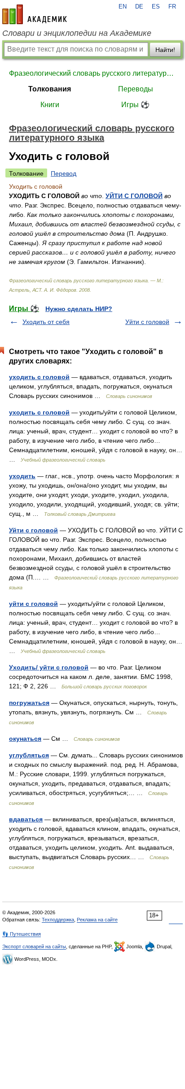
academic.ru (34, 14)
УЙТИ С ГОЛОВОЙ (134, 195)
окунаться (25, 738)
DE (139, 7)
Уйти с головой (147, 321)
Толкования (49, 89)
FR (172, 7)
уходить (22, 476)
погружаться (29, 702)
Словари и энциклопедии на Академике (76, 33)
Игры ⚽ (135, 104)
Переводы (135, 89)
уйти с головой (33, 603)
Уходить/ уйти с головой (48, 667)
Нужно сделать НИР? (78, 308)
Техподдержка (58, 919)
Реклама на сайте (97, 919)
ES (156, 7)
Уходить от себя (46, 321)
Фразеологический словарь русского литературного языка (92, 73)
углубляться (29, 755)
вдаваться (26, 819)
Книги (49, 104)
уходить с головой (39, 376)
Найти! (165, 49)
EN (123, 7)
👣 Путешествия (21, 934)
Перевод (63, 173)
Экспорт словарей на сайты (34, 946)
